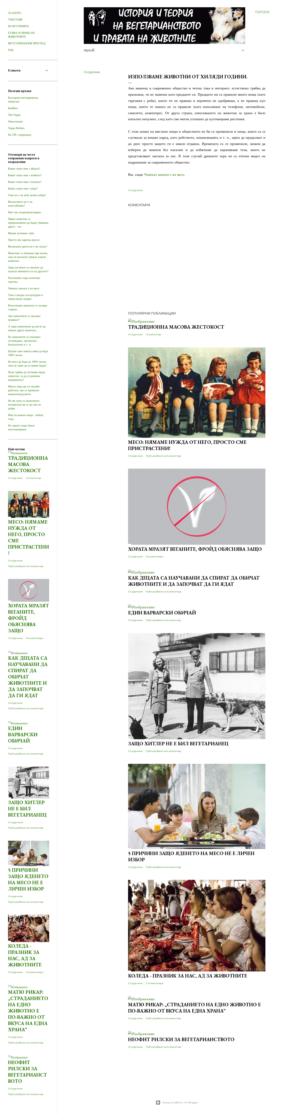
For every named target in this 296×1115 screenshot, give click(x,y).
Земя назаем (15, 121)
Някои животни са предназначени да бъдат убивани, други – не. (28, 222)
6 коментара (154, 556)
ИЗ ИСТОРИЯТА (18, 26)
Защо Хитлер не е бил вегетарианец (178, 743)
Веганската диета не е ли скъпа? (27, 246)
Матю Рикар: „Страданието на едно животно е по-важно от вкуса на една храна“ (194, 1007)
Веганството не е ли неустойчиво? (20, 203)
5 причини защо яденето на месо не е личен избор (28, 879)
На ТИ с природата (19, 135)
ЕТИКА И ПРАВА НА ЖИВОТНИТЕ (21, 34)
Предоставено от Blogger (180, 1102)
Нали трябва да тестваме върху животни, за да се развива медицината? (26, 376)
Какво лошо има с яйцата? (24, 168)
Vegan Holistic (16, 128)
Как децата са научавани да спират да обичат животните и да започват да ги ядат (194, 581)
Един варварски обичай (162, 613)
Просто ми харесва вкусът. (24, 240)
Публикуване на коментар (163, 455)
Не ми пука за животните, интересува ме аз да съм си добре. (24, 404)
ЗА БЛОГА (14, 13)
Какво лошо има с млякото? (25, 175)
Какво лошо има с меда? (23, 188)
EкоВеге (13, 108)
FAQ (10, 50)
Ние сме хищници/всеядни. (25, 212)
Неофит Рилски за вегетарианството (181, 1039)
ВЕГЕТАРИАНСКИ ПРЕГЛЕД (27, 43)
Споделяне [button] (92, 72)
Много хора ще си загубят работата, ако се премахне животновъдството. (24, 390)
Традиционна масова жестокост (176, 327)
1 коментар (153, 334)
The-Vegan (14, 115)
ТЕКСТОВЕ (15, 19)
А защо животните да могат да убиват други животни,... (27, 328)
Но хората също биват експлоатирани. (21, 427)
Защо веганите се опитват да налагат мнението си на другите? (28, 269)
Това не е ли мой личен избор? (27, 195)
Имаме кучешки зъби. (21, 233)
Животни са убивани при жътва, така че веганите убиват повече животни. (28, 257)
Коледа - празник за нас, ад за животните (187, 976)
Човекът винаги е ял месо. (164, 174)
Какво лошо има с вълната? (24, 182)
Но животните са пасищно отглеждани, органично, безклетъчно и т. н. (24, 340)
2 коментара (154, 983)
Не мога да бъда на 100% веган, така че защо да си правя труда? (27, 363)
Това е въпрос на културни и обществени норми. (25, 297)
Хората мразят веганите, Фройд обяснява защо (195, 549)
